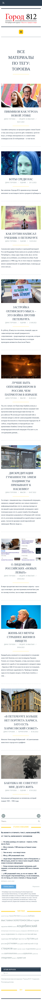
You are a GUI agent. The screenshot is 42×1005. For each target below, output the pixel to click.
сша (15, 949)
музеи (36, 931)
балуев (11, 916)
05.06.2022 (34, 732)
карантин (4, 926)
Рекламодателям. (7, 982)
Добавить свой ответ (7, 881)
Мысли (23, 398)
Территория (23, 732)
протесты (22, 939)
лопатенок (12, 931)
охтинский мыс (31, 934)
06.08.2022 (32, 398)
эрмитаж (21, 958)
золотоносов (21, 920)
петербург (13, 939)
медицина (24, 931)
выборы (31, 916)
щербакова (35, 953)
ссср (36, 944)
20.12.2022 (32, 183)
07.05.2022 (32, 790)
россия (4, 944)
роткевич (12, 943)
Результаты (35, 886)
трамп (24, 949)
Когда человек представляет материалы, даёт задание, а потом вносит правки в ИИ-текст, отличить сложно (20, 868)
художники (31, 949)
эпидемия (6, 958)
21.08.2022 (32, 323)
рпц (19, 944)
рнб (36, 939)
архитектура (5, 916)
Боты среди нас (21, 179)
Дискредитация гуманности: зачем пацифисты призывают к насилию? (21, 481)
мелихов (31, 931)
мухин (3, 934)
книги (15, 926)
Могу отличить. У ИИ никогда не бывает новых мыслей (18, 848)
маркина (18, 931)
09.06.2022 (20, 647)
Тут (5, 973)
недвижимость (12, 934)
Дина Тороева (10, 119)
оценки (23, 183)
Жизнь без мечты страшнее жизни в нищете (21, 636)
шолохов (20, 953)
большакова (24, 916)
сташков (6, 948)
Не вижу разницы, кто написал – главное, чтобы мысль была (19, 843)
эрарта (14, 958)
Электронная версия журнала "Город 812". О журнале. (20, 979)
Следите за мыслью (27, 119)
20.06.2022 (20, 579)
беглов (17, 916)
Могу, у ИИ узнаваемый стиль (13, 856)
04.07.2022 (32, 492)
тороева (19, 949)
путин (31, 938)
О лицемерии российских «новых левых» (21, 568)
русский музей (27, 944)
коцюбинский (27, 926)
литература (5, 931)
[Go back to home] (21, 17)
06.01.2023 (20, 122)
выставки (7, 920)
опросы (21, 934)
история (34, 920)
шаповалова (10, 953)
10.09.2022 (32, 241)
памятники (4, 939)
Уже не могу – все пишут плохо (14, 852)
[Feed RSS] (2, 3)
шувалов (27, 953)
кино (10, 926)
